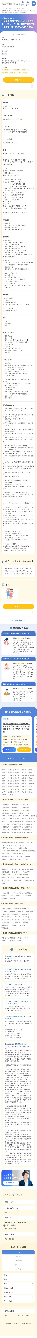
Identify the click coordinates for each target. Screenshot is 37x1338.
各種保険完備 (5, 872)
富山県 (3, 778)
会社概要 (5, 1316)
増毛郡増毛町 (26, 830)
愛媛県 (17, 789)
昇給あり (13, 869)
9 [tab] (26, 758)
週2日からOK (16, 920)
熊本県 (17, 792)
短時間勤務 (15, 914)
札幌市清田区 (5, 813)
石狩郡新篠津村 (30, 821)
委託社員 (12, 941)
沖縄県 (11, 795)
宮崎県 (31, 792)
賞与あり (21, 869)
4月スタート (23, 925)
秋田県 (31, 770)
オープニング (16, 917)
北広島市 (31, 819)
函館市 (14, 813)
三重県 (24, 781)
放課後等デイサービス (7, 856)
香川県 (10, 789)
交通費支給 (30, 869)
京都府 (3, 784)
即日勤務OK (26, 922)
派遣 (2, 938)
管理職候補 (16, 922)
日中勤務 (12, 911)
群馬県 (31, 772)
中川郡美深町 (16, 830)
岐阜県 (3, 781)
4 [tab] (15, 758)
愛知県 (17, 781)
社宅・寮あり (16, 872)
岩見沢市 (17, 816)
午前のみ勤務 (29, 911)
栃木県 (24, 772)
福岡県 (31, 789)
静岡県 (10, 781)
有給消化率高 (17, 880)
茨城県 (17, 772)
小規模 (25, 917)
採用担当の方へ (22, 1222)
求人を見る (24, 750)
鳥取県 (3, 786)
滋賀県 (31, 781)
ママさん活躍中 (5, 893)
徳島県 (3, 789)
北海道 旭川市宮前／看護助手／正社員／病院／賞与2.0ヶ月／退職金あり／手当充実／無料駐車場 (16, 727)
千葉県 (10, 775)
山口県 (31, 786)
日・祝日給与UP (6, 880)
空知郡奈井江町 (16, 824)
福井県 (17, 778)
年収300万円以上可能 (21, 875)
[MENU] (34, 3)
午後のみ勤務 (5, 914)
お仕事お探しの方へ (9, 1222)
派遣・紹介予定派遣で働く (9, 1225)
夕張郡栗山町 (5, 827)
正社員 (20, 938)
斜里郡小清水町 (16, 832)
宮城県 (24, 770)
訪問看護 (27, 856)
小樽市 (21, 813)
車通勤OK (24, 914)
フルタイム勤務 (5, 908)
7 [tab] (21, 758)
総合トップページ (11, 1202)
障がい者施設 (17, 853)
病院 (11, 859)
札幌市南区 (26, 807)
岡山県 (17, 786)
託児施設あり (26, 872)
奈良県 (24, 784)
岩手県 (17, 770)
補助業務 (14, 925)
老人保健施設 (20, 842)
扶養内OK (16, 908)
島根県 (10, 786)
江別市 (3, 819)
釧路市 (3, 816)
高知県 (24, 789)
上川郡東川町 (5, 830)
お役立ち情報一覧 (8, 1239)
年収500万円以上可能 (23, 877)
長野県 (31, 778)
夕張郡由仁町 (28, 824)
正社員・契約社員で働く (9, 1229)
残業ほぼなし (5, 925)
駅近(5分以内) (5, 917)
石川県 (10, 778)
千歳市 (10, 819)
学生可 (18, 896)
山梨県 (24, 778)
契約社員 (4, 941)
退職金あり (4, 869)
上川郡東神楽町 (16, 827)
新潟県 (32, 775)
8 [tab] (23, 758)
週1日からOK (5, 920)
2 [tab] (10, 758)
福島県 (10, 772)
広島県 (24, 786)
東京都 (17, 775)
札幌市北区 (15, 805)
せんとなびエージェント (8, 8)
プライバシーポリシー (24, 1316)
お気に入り (6, 1213)
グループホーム (19, 845)
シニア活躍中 (27, 896)
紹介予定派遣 (11, 938)
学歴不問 (4, 898)
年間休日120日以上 (6, 875)
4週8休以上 (25, 908)
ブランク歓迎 (17, 893)
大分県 (24, 792)
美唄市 (33, 816)
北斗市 (10, 821)
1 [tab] (8, 758)
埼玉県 (3, 775)
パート (26, 938)
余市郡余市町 (5, 824)
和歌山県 (31, 784)
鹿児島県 (4, 795)
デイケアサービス (6, 845)
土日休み (4, 911)
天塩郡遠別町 (5, 832)
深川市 (17, 819)
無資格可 (4, 896)
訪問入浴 (4, 859)
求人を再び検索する (18, 620)
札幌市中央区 (5, 805)
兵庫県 (17, 784)
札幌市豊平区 (16, 807)
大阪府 (10, 784)
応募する (18, 80)
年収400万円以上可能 (7, 877)
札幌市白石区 (5, 807)
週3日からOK (26, 920)
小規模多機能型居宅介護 (28, 851)
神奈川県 (24, 775)
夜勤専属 (20, 911)
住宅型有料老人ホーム (25, 848)
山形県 (3, 772)
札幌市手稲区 (25, 810)
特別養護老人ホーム (7, 842)
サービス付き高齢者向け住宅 (9, 851)
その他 (26, 859)
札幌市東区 (25, 805)
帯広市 (10, 816)
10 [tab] (28, 758)
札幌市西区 (4, 810)
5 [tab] (17, 758)
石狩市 (3, 821)
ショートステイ (5, 853)
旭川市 (28, 813)
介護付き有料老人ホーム (8, 848)
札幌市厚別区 (15, 810)
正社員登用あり (5, 922)
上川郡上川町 (28, 827)
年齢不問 (12, 898)
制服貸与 (4, 883)
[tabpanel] (16, 734)
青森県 (10, 770)
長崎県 (10, 792)
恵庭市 (24, 819)
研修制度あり (28, 880)
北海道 (3, 770)
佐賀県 (3, 792)
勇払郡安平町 (28, 832)
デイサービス (30, 842)
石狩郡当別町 (19, 821)
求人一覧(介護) (21, 8)
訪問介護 (19, 856)
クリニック (18, 859)
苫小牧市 (25, 816)
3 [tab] (13, 758)
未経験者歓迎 (28, 893)
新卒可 (11, 896)
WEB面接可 (4, 928)
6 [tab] (19, 758)
